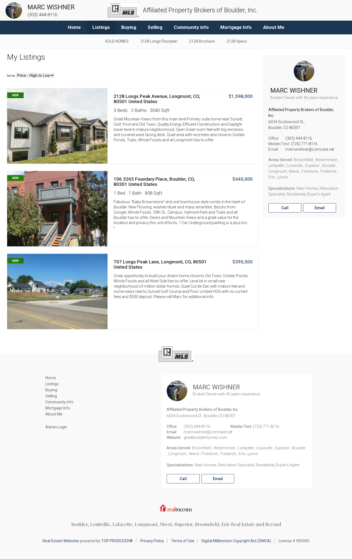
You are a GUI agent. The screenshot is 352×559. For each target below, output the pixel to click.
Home (74, 27)
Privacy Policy (152, 541)
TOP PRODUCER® (117, 541)
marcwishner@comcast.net (309, 149)
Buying (128, 27)
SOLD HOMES (117, 41)
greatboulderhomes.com (205, 437)
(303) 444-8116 (298, 138)
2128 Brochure (202, 41)
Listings (101, 27)
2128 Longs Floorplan (159, 41)
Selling (155, 27)
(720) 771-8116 (304, 144)
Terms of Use (182, 541)
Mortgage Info (236, 27)
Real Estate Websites (61, 541)
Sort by (11, 75)
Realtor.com (176, 507)
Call (284, 208)
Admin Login (56, 427)
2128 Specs (237, 41)
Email (320, 208)
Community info (191, 27)
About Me (273, 27)
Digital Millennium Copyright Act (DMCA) (236, 541)
